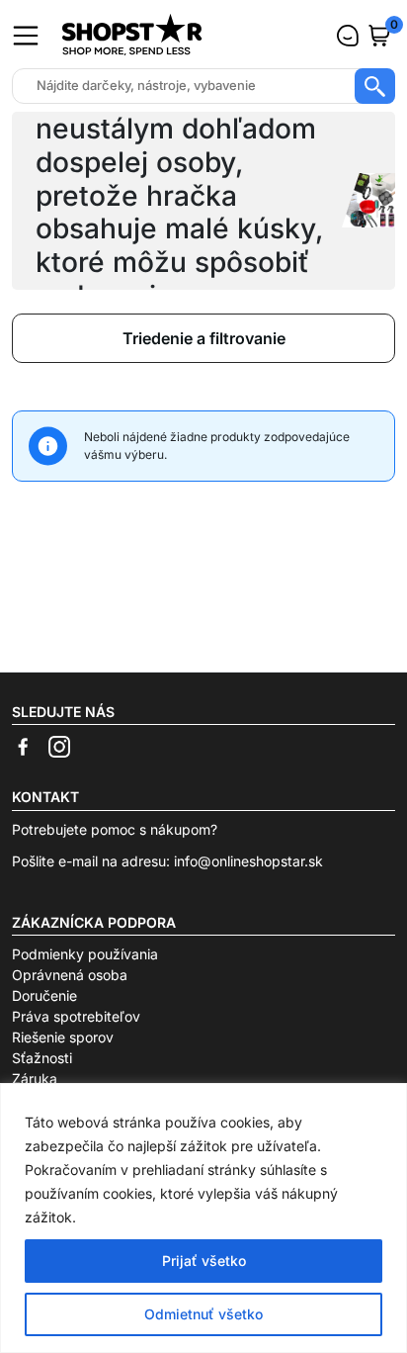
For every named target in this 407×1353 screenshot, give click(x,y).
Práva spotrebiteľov (76, 1016)
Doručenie (44, 995)
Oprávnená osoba (69, 974)
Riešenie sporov (63, 1037)
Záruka (34, 1078)
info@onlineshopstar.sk (248, 861)
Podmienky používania (85, 954)
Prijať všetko (204, 1260)
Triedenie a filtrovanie (203, 338)
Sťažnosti (42, 1057)
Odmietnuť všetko (203, 1314)
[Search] (375, 86)
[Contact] (348, 35)
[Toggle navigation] (26, 35)
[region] (203, 1218)
